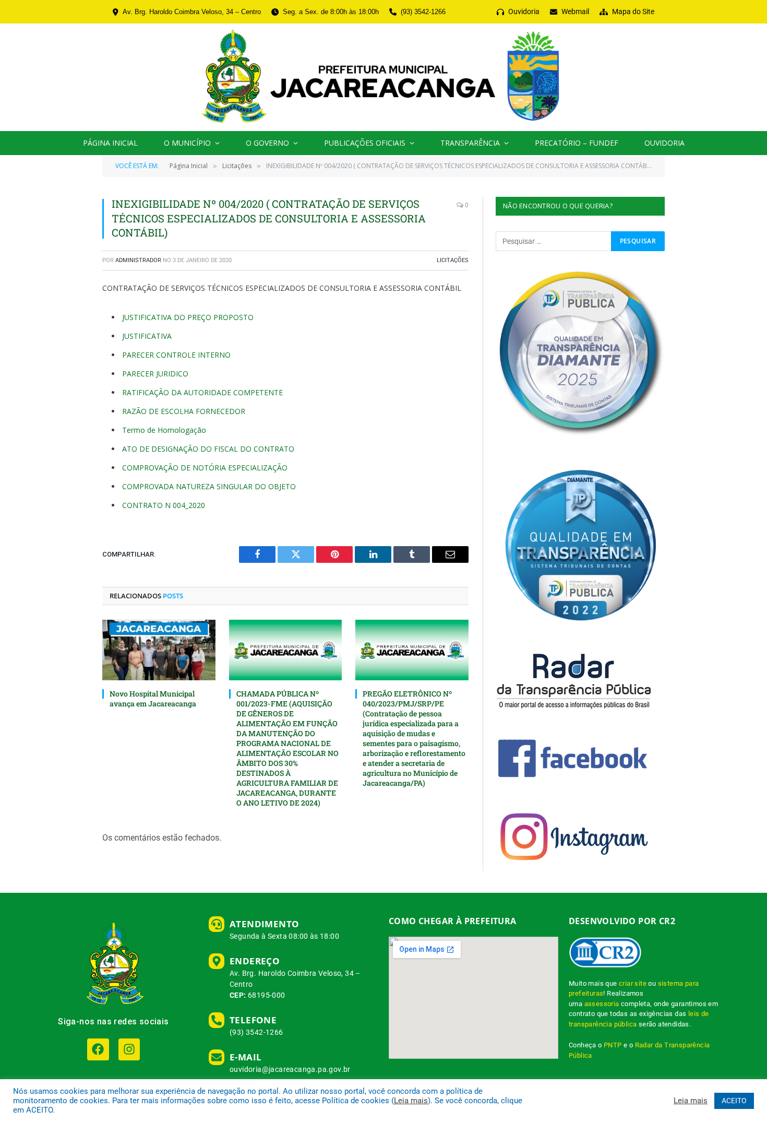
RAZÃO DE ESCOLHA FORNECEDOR (183, 411)
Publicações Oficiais (364, 143)
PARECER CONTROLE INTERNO (176, 355)
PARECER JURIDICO (155, 374)
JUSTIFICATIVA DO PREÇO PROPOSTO (188, 317)
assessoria (601, 1004)
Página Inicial (110, 143)
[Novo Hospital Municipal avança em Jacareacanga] (158, 650)
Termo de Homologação (164, 430)
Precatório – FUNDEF (576, 143)
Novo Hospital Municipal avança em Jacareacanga (153, 698)
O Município (187, 143)
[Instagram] (129, 1049)
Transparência (470, 143)
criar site (632, 983)
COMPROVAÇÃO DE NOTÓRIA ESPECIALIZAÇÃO (204, 468)
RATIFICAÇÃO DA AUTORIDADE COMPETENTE (202, 392)
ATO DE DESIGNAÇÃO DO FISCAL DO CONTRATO (208, 449)
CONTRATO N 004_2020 (163, 505)
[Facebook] (98, 1049)
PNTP (613, 1045)
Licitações (453, 260)
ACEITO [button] (734, 1100)
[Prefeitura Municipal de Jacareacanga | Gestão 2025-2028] (383, 77)
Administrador (138, 260)
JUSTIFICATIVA (147, 336)
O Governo (267, 143)
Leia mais (411, 1100)
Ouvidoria (664, 143)
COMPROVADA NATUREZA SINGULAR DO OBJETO (209, 486)
